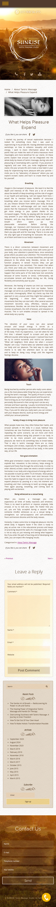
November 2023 (16, 745)
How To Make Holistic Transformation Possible (29, 723)
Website (10, 654)
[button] (46, 686)
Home (7, 89)
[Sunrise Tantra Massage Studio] (28, 43)
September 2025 (17, 739)
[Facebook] (24, 74)
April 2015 (14, 775)
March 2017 (15, 762)
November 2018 (16, 755)
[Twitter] (31, 74)
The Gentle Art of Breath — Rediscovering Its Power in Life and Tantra (28, 704)
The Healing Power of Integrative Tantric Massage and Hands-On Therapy (26, 710)
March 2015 (15, 778)
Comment (12, 591)
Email (10, 642)
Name (10, 630)
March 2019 (15, 749)
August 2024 (15, 742)
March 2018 (15, 758)
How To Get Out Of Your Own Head (24, 720)
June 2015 (14, 768)
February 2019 (16, 752)
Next (50, 558)
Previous (9, 558)
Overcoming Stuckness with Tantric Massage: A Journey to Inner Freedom (29, 715)
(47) (30, 12)
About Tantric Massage (25, 89)
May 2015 (14, 772)
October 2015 (15, 765)
